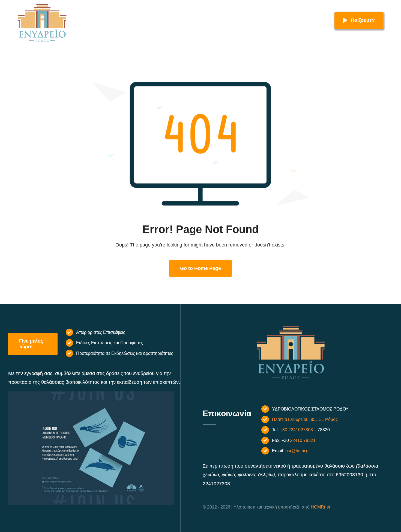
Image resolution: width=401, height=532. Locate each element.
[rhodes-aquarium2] (42, 6)
